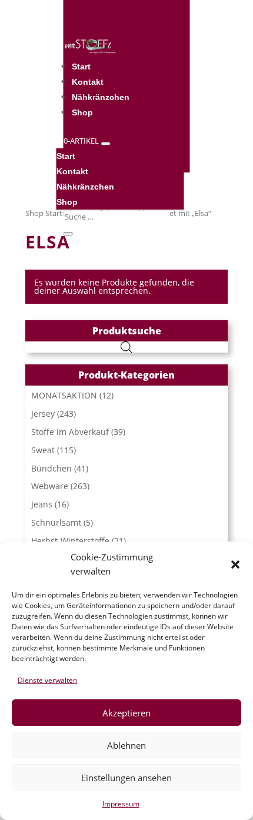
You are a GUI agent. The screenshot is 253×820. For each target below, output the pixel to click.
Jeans (41, 504)
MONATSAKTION (64, 395)
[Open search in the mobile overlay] (126, 347)
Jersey (43, 413)
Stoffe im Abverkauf (70, 431)
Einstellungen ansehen (126, 778)
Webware (49, 486)
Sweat (43, 450)
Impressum (120, 804)
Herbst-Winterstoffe (70, 540)
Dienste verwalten (47, 680)
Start (81, 66)
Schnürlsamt (56, 522)
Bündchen (51, 468)
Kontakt (88, 82)
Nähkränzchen (100, 97)
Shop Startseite (52, 213)
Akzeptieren (126, 713)
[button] (235, 564)
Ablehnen (126, 745)
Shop (82, 112)
